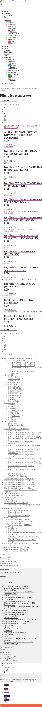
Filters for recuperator (15, 430)
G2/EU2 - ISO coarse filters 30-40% (16, 586)
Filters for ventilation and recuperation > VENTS (24, 464)
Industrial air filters (14, 512)
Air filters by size (9, 403)
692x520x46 (16, 416)
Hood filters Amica (14, 425)
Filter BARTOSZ (13, 384)
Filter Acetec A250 (14, 380)
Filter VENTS (12, 397)
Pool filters (11, 530)
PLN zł (6, 686)
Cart (5, 17)
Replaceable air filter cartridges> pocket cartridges (24, 505)
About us (7, 48)
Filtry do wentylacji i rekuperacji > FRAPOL (18, 480)
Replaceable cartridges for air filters (15, 503)
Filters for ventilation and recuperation (17, 88)
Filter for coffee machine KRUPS (23, 366)
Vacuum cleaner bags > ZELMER (19, 521)
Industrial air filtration (15, 514)
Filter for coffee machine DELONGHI (24, 362)
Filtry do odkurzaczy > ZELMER (15, 477)
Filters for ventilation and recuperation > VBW (23, 462)
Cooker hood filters (10, 423)
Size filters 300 (13, 406)
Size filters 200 (13, 405)
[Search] (1, 5)
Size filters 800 (13, 419)
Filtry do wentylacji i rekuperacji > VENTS (18, 486)
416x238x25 (16, 410)
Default (6, 427)
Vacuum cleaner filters (11, 523)
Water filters (8, 527)
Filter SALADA (13, 393)
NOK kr (6, 701)
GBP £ (6, 689)
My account (8, 15)
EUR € (6, 693)
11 (5, 119)
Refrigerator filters (10, 501)
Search (6, 665)
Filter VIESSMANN (15, 399)
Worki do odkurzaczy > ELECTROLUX (17, 547)
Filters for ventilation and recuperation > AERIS (23, 432)
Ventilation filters (13, 475)
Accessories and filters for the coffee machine (18, 358)
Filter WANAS (13, 401)
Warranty (3, 576)
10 (5, 117)
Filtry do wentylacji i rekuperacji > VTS (17, 488)
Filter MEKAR (13, 392)
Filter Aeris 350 (13, 382)
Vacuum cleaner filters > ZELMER (19, 525)
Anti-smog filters (9, 421)
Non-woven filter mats (15, 495)
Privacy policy (4, 569)
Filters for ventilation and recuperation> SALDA (23, 469)
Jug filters (11, 529)
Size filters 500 (13, 412)
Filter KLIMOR (13, 388)
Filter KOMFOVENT (15, 390)
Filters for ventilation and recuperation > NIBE (23, 449)
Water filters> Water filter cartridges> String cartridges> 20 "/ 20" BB (22, 541)
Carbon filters (8, 634)
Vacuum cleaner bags (11, 517)
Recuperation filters (14, 473)
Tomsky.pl (10, 681)
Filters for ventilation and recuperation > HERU (23, 436)
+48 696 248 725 (7, 563)
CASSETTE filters (14, 379)
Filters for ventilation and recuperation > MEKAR (24, 445)
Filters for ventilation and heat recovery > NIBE (19, 603)
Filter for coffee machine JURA (22, 364)
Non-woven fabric (10, 493)
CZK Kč (7, 697)
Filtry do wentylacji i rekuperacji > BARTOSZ (19, 479)
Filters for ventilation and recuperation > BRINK (24, 434)
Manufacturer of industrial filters (18, 516)
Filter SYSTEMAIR (14, 395)
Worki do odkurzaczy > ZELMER (15, 551)
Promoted (7, 499)
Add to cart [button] (12, 145)
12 (5, 120)
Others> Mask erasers (11, 497)
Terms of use (8, 52)
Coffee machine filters (15, 360)
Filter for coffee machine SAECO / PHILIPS (26, 368)
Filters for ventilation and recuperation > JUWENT (24, 438)
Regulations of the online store (10, 572)
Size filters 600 (13, 414)
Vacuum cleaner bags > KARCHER (20, 519)
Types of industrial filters (12, 508)
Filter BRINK (12, 386)
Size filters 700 (13, 418)
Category (7, 13)
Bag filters (11, 377)
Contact (6, 19)
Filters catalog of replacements (18, 510)
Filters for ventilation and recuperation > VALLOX (24, 458)
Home (6, 11)
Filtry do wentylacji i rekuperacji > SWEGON (19, 484)
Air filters (7, 375)
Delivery (7, 54)
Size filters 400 (13, 408)
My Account (8, 663)
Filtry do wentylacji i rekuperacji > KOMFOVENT (20, 482)
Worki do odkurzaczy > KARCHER (16, 549)
